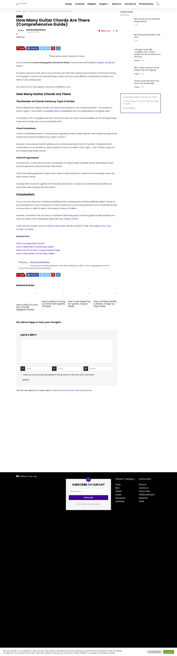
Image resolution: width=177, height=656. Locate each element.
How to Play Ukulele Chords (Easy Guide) (35, 253)
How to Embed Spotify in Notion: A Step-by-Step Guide (105, 304)
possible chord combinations (58, 111)
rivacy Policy (145, 491)
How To (24, 11)
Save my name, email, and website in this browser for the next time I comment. (59, 374)
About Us (116, 4)
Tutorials (79, 4)
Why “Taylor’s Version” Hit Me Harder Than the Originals (146, 68)
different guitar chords (100, 62)
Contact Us (130, 4)
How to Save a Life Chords (60, 226)
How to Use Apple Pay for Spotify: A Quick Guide (79, 304)
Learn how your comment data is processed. (72, 390)
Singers (103, 4)
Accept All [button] (169, 652)
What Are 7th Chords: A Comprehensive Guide (38, 250)
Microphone (120, 498)
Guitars (118, 491)
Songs (68, 4)
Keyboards (119, 501)
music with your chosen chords (63, 218)
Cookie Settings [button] (154, 652)
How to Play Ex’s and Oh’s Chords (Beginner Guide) (27, 307)
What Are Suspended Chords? (30, 243)
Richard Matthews (36, 29)
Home (18, 11)
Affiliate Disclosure (146, 494)
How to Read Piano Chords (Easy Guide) (35, 246)
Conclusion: (130, 108)
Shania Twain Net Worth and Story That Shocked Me (146, 82)
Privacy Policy (146, 4)
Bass (117, 488)
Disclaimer (143, 498)
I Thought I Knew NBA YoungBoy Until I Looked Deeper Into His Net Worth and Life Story (147, 53)
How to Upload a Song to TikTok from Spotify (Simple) (53, 304)
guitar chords (42, 107)
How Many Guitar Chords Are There (140, 97)
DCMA (141, 501)
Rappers (92, 4)
